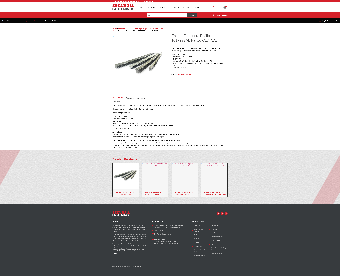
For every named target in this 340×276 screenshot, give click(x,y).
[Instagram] (222, 213)
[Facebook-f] (218, 213)
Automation (187, 7)
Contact (197, 7)
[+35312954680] (214, 15)
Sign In (215, 7)
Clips (145, 29)
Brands (174, 7)
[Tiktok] (226, 213)
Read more (115, 253)
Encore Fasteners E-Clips (184, 74)
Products (163, 7)
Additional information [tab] (135, 98)
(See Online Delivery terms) (35, 21)
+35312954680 (222, 15)
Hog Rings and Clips (134, 29)
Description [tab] (118, 98)
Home (142, 7)
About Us (151, 7)
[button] (113, 36)
